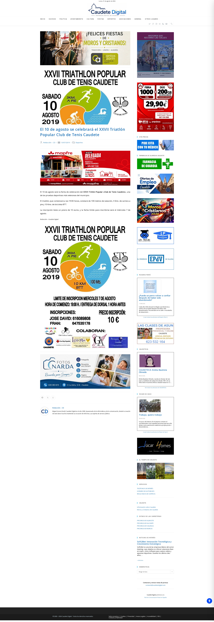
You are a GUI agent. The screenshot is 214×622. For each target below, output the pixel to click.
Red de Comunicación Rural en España (155, 597)
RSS (159, 616)
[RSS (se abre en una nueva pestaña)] (163, 23)
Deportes (79, 142)
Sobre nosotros (114, 616)
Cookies (123, 616)
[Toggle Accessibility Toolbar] (209, 601)
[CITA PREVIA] (155, 145)
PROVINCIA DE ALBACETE (145, 521)
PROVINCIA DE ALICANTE (145, 523)
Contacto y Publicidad (115, 618)
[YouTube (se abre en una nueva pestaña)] (159, 23)
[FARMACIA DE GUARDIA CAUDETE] (155, 164)
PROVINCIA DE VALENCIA (145, 526)
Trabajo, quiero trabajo (150, 414)
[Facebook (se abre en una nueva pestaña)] (153, 23)
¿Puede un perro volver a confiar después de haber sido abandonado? (154, 297)
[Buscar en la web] (171, 23)
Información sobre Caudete (146, 507)
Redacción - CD (49, 142)
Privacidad (131, 616)
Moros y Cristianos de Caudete (147, 510)
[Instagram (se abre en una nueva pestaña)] (156, 23)
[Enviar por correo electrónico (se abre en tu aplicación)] (166, 23)
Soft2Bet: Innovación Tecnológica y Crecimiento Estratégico (154, 542)
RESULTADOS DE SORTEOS (146, 494)
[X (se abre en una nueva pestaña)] (149, 23)
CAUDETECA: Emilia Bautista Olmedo (153, 371)
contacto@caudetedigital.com (155, 585)
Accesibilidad (151, 616)
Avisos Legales (140, 616)
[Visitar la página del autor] (44, 411)
